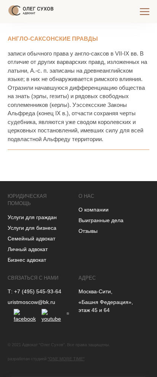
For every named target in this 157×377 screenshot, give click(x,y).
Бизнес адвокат (27, 260)
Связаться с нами (33, 278)
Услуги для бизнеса (32, 228)
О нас (86, 196)
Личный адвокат (28, 249)
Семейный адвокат (31, 238)
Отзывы (88, 231)
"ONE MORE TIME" (66, 358)
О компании (93, 210)
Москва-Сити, (95, 291)
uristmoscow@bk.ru (31, 302)
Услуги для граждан (32, 217)
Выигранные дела (100, 220)
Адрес (87, 278)
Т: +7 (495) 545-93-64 (34, 291)
